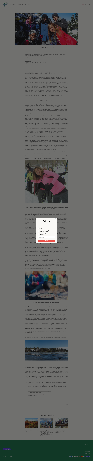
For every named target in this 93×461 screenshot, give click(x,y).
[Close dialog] (55, 218)
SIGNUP (46, 240)
